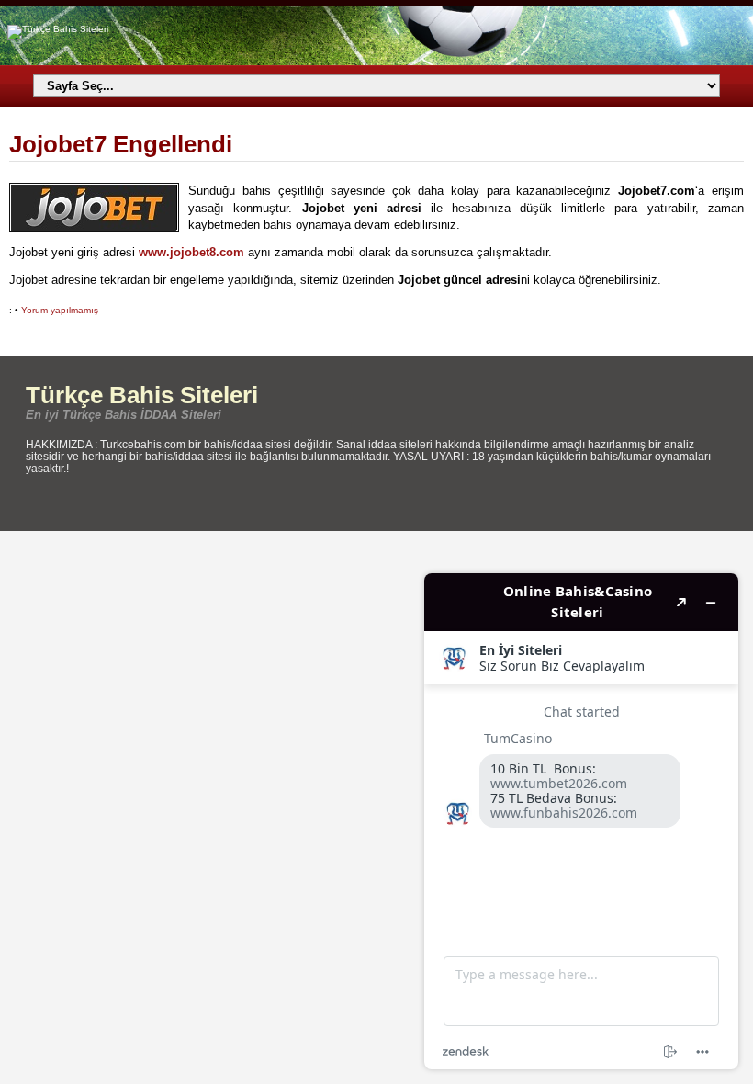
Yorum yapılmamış (59, 310)
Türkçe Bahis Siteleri (142, 395)
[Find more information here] (581, 821)
